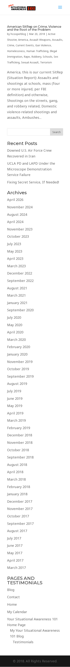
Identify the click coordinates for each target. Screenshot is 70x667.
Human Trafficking (37, 51)
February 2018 (18, 486)
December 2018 (19, 435)
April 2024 (15, 221)
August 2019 (17, 383)
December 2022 (19, 273)
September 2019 (20, 376)
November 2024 (19, 207)
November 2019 (19, 361)
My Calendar (17, 612)
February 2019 (18, 428)
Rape (27, 56)
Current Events (25, 45)
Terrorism (46, 62)
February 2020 (18, 347)
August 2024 (17, 214)
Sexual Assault (30, 62)
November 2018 (19, 442)
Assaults (57, 39)
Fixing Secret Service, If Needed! (33, 182)
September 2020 (20, 310)
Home (12, 604)
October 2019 (18, 369)
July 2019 (14, 391)
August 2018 (17, 464)
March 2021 (16, 295)
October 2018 (18, 450)
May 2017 (14, 553)
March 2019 (16, 420)
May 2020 (14, 325)
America (23, 39)
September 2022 (20, 280)
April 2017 (15, 560)
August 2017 (17, 531)
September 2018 (20, 457)
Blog (10, 589)
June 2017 (14, 545)
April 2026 (15, 199)
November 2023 (19, 229)
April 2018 (15, 472)
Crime (10, 45)
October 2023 (18, 236)
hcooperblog (18, 34)
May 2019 (14, 405)
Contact (13, 597)
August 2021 (17, 288)
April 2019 (15, 413)
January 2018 (17, 494)
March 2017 (16, 567)
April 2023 (15, 258)
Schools (47, 56)
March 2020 (16, 339)
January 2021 (17, 303)
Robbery (36, 56)
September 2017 (20, 523)
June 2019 (14, 398)
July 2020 (14, 317)
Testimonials (23, 642)
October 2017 (18, 516)
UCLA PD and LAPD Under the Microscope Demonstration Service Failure (31, 169)
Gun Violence (43, 45)
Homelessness (16, 51)
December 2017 (19, 501)
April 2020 (15, 332)
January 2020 (17, 354)
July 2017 (14, 538)
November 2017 (19, 508)
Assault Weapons (40, 39)
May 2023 (14, 251)
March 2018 (16, 479)
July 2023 (14, 244)
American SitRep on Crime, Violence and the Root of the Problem (34, 28)
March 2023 (16, 266)
